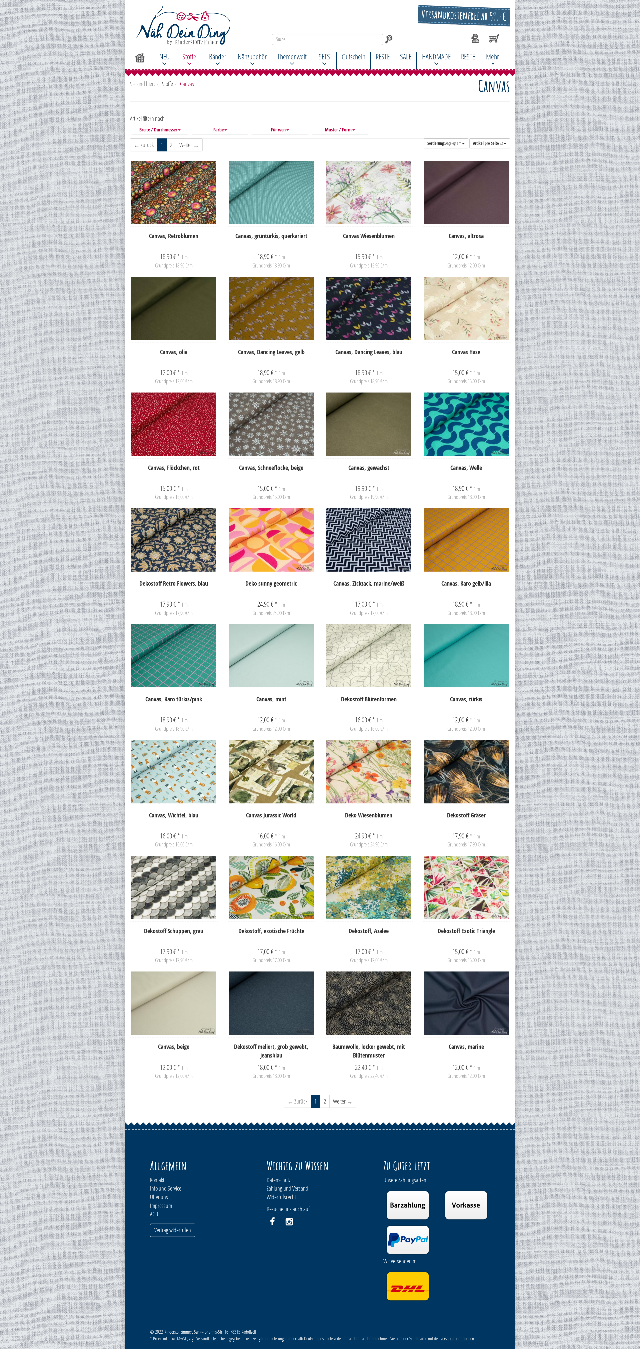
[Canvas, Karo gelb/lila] (466, 540)
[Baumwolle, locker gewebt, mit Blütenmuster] (369, 1003)
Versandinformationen (457, 1338)
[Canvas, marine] (466, 1003)
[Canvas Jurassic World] (271, 772)
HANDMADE (436, 56)
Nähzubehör (252, 56)
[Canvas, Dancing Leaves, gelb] (271, 308)
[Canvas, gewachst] (369, 424)
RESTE (383, 56)
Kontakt (157, 1180)
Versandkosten (207, 1338)
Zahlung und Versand (287, 1188)
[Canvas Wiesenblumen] (369, 192)
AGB (154, 1214)
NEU (164, 56)
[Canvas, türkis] (466, 656)
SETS (324, 56)
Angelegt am (444, 143)
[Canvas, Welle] (466, 424)
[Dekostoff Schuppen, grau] (174, 887)
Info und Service (165, 1188)
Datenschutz (279, 1180)
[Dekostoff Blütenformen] (369, 656)
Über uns (159, 1197)
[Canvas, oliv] (174, 308)
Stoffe (189, 56)
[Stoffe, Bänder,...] (188, 25)
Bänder (217, 56)
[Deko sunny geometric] (271, 540)
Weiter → (189, 145)
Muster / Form (338, 130)
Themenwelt (292, 56)
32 (488, 143)
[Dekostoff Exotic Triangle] (466, 887)
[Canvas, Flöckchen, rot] (174, 424)
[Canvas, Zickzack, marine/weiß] (369, 540)
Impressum (161, 1206)
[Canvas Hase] (466, 308)
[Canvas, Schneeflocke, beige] (271, 424)
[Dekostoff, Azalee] (369, 887)
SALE (405, 56)
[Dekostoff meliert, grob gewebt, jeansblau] (271, 1003)
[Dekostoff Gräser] (466, 772)
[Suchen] (389, 39)
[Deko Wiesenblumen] (369, 772)
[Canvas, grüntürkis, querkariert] (271, 192)
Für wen (278, 130)
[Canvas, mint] (271, 656)
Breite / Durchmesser (158, 130)
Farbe (218, 130)
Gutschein (353, 56)
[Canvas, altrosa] (466, 192)
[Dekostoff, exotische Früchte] (271, 887)
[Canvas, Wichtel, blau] (174, 772)
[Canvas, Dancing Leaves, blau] (369, 308)
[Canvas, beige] (174, 1003)
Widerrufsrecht (281, 1197)
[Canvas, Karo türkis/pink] (174, 656)
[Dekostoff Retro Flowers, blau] (174, 540)
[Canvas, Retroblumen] (174, 192)
